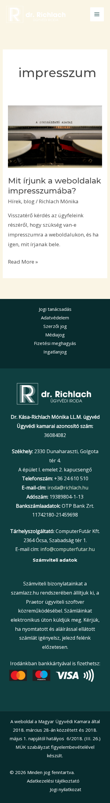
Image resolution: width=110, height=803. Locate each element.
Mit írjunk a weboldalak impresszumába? (54, 186)
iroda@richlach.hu (67, 487)
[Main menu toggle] (97, 14)
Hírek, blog (21, 201)
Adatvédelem (55, 317)
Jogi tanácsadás (55, 309)
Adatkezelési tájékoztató (53, 781)
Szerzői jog (55, 326)
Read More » (23, 261)
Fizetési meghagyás (55, 343)
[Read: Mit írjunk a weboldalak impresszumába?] (55, 136)
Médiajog (55, 335)
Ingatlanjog (55, 352)
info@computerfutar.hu (67, 549)
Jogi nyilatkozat (65, 789)
